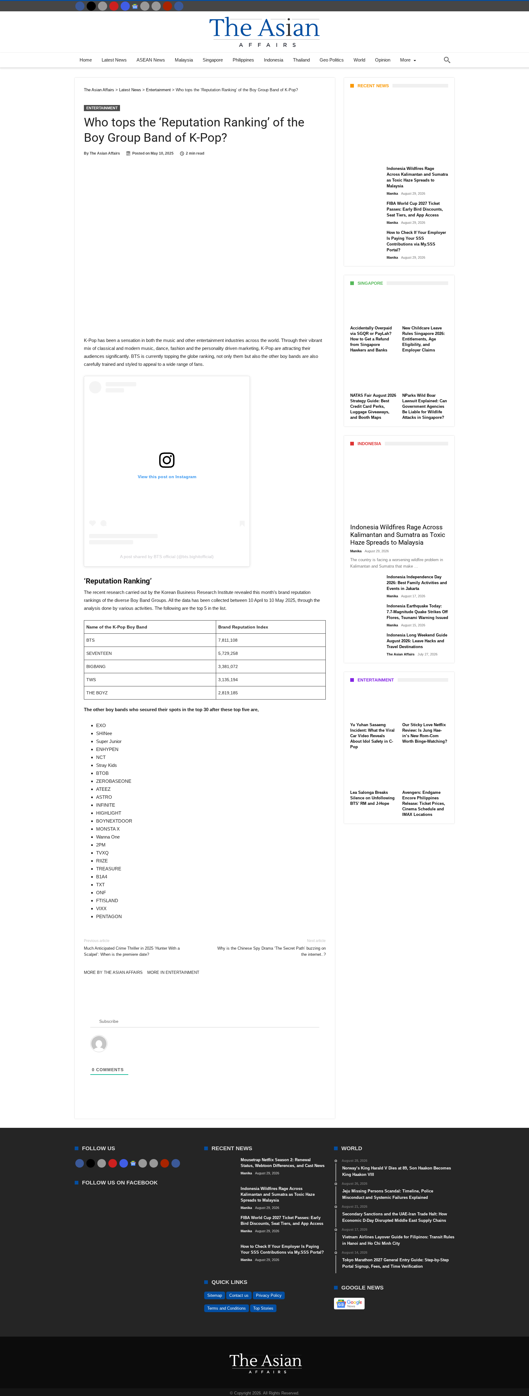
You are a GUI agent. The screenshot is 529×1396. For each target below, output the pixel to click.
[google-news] (135, 6)
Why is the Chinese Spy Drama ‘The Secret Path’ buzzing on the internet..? (271, 948)
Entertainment (102, 108)
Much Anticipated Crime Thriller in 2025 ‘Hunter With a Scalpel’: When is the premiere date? (132, 948)
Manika (360, 155)
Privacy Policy (269, 1295)
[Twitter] (91, 6)
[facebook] (79, 6)
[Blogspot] (156, 6)
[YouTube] (113, 6)
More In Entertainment (173, 972)
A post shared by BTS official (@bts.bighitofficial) (167, 556)
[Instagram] (125, 6)
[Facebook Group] (178, 6)
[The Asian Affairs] (264, 14)
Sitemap (214, 1295)
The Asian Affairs (105, 153)
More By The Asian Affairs (113, 972)
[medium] (102, 6)
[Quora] (167, 6)
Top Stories (263, 1308)
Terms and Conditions (226, 1308)
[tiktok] (144, 6)
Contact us (239, 1295)
